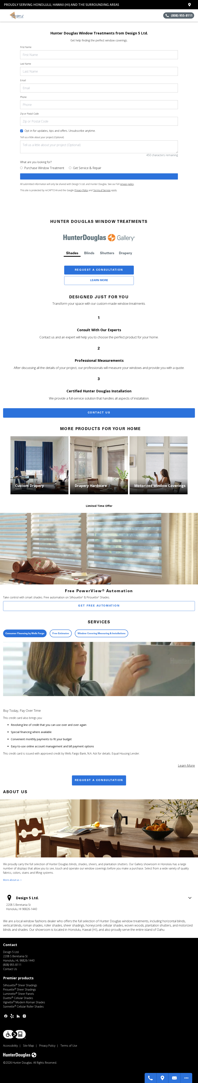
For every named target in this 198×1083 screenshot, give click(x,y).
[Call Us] (151, 1078)
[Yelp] (12, 1016)
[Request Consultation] (175, 1078)
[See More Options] (186, 1078)
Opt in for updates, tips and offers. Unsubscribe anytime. (60, 131)
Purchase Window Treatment (44, 168)
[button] (4, 15)
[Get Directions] (163, 1078)
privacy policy (127, 184)
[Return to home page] (20, 15)
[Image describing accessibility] (14, 1034)
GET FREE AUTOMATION (99, 606)
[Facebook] (6, 1016)
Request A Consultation (99, 270)
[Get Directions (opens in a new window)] (189, 4)
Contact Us (99, 412)
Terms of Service (102, 190)
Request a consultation (99, 780)
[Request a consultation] (99, 176)
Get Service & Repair (87, 168)
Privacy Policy (81, 190)
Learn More (99, 280)
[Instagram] (24, 1016)
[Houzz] (18, 1016)
